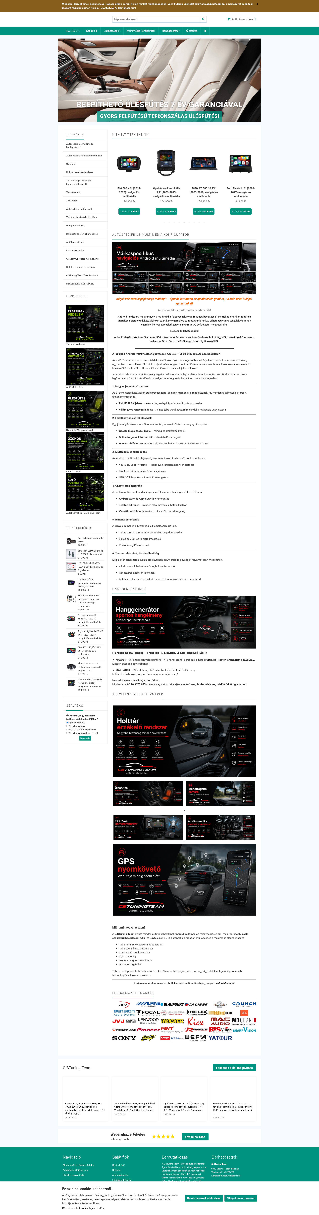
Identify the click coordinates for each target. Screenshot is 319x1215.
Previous (64, 80)
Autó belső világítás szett (79, 209)
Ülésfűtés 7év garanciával (79, 430)
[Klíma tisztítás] (85, 450)
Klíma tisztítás (73, 471)
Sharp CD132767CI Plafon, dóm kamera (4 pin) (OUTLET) (89, 667)
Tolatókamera (73, 192)
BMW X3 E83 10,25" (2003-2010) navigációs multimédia (133, 192)
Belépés (116, 1170)
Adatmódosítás (120, 1175)
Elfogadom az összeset (241, 1198)
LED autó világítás (75, 250)
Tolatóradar (72, 200)
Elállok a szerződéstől (74, 1175)
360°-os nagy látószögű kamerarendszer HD (78, 182)
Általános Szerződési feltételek (78, 1165)
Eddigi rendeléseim (121, 1180)
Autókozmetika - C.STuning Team (83, 513)
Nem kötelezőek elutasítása (203, 1198)
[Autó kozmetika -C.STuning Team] (85, 492)
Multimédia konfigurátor (141, 30)
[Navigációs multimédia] (85, 366)
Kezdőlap (91, 30)
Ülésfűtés (191, 30)
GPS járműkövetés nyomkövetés (83, 258)
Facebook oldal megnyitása (234, 1068)
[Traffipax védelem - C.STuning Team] (85, 323)
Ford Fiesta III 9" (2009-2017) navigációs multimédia (170, 192)
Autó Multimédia (74, 387)
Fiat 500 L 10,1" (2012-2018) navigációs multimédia (89, 651)
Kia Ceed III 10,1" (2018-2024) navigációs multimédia (245, 192)
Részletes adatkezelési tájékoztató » (83, 1208)
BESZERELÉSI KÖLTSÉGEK (80, 283)
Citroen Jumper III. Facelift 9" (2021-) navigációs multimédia (89, 618)
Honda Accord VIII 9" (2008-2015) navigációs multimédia (208, 192)
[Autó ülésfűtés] (85, 409)
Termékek (72, 31)
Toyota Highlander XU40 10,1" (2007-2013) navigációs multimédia (90, 635)
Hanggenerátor (170, 30)
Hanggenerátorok (75, 225)
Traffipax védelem (75, 344)
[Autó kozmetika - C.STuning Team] (220, 827)
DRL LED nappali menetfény (80, 267)
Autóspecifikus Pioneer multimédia (84, 155)
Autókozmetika (75, 242)
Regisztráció (118, 1165)
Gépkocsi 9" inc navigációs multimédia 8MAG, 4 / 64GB (89, 583)
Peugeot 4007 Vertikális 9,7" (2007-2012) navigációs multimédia (90, 683)
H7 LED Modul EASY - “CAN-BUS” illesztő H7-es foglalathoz (90, 567)
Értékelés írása (195, 1137)
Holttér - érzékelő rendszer (79, 172)
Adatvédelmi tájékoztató (75, 1170)
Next (255, 80)
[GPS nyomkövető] (184, 879)
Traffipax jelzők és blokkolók (81, 217)
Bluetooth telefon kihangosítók (82, 234)
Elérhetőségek (112, 30)
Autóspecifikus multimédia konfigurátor (80, 145)
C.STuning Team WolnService (82, 275)
